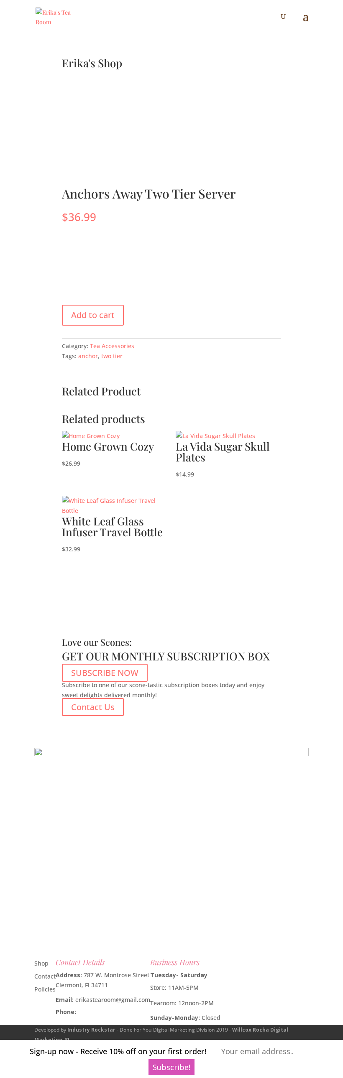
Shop (41, 963)
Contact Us (93, 707)
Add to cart (93, 315)
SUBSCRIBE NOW (104, 672)
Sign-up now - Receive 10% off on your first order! (118, 1051)
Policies (45, 989)
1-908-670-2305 (99, 1012)
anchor (88, 356)
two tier (112, 356)
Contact (45, 976)
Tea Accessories (112, 346)
